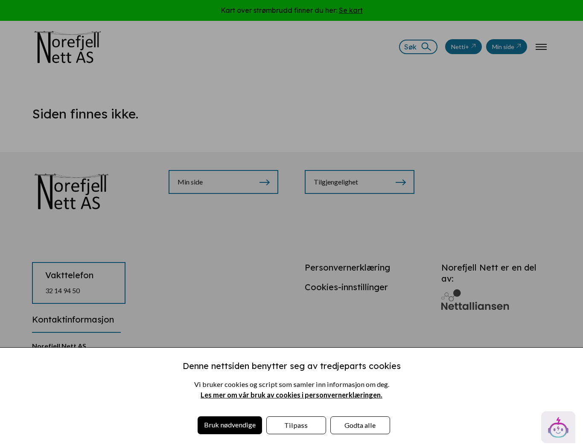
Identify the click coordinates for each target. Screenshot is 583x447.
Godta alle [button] (360, 425)
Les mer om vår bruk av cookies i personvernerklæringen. (291, 395)
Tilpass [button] (296, 425)
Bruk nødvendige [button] (230, 425)
